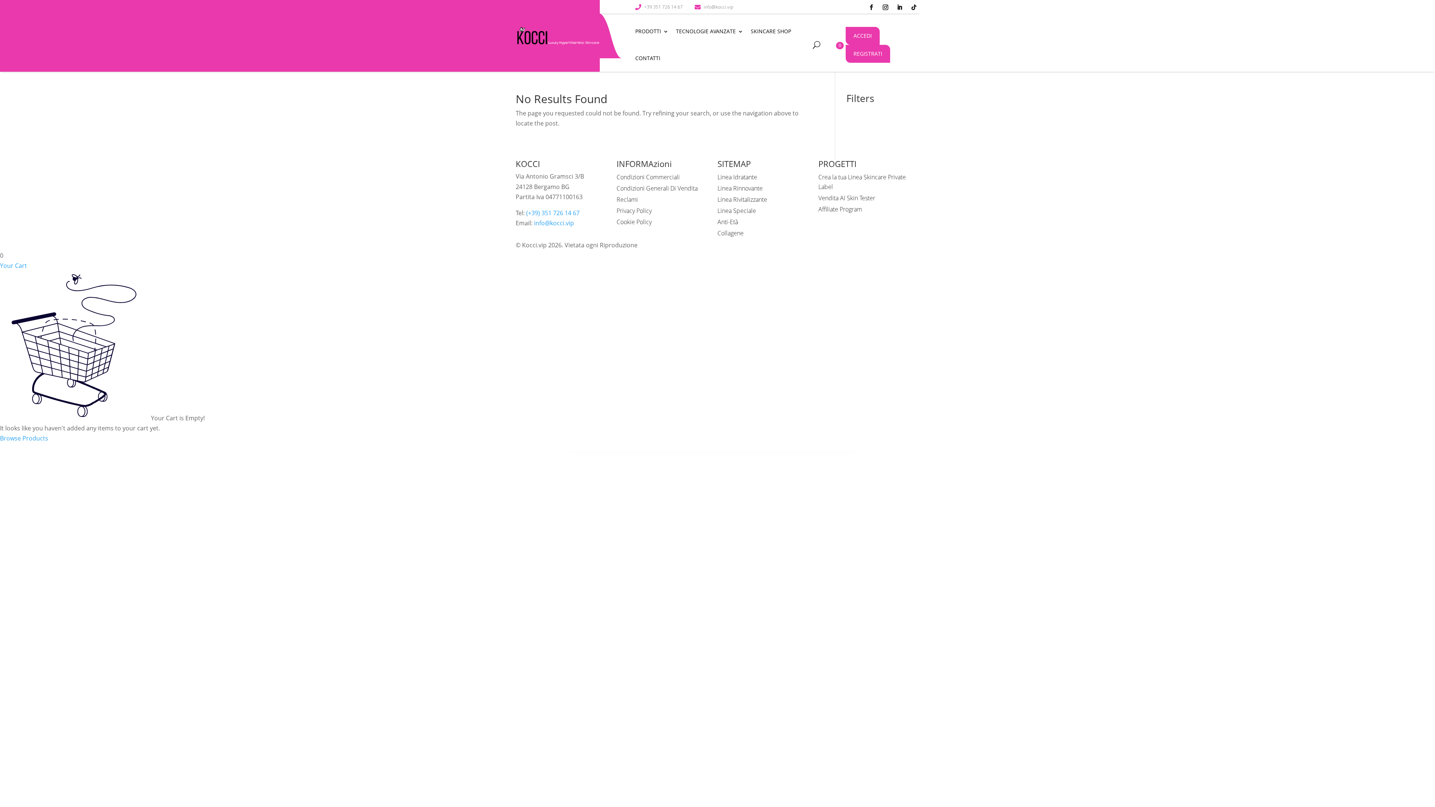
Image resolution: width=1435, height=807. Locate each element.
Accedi (863, 35)
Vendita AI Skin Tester (846, 198)
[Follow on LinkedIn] (899, 7)
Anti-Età (728, 222)
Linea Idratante (737, 177)
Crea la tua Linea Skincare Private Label (862, 182)
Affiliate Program (840, 209)
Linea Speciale (737, 211)
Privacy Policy (634, 211)
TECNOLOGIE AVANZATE (706, 31)
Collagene (731, 233)
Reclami (627, 199)
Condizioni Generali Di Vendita (657, 188)
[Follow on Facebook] (871, 7)
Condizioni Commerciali (648, 177)
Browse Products (24, 438)
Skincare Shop (771, 31)
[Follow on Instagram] (885, 7)
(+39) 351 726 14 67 (553, 213)
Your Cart (13, 266)
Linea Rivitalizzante (742, 199)
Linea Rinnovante (740, 188)
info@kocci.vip (554, 223)
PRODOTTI (648, 31)
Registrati (868, 53)
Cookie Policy (634, 222)
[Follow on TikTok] (913, 7)
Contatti (647, 58)
